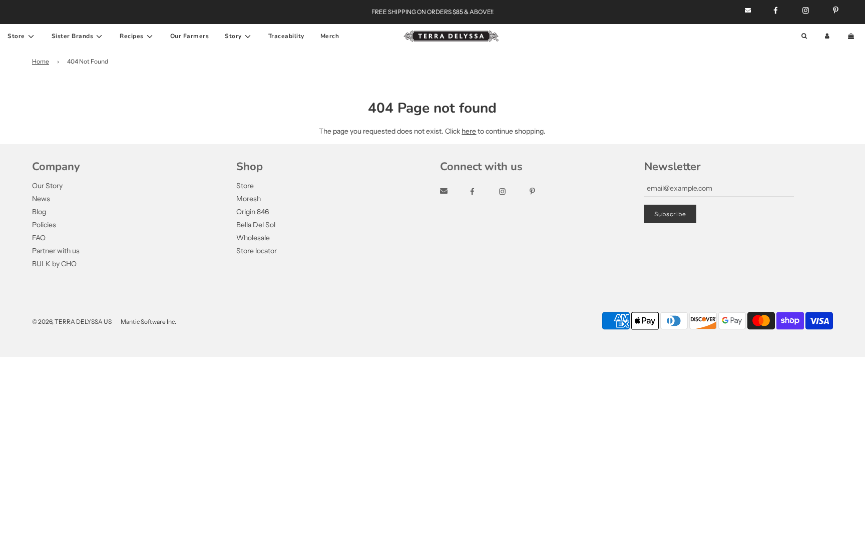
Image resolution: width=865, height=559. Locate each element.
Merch (329, 36)
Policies (44, 224)
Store (245, 185)
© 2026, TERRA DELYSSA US (72, 321)
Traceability (286, 36)
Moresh (248, 198)
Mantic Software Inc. (148, 321)
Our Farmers (189, 36)
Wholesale (253, 237)
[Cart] (852, 36)
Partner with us (56, 250)
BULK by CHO (54, 263)
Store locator (256, 250)
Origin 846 (252, 211)
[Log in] (827, 36)
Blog (39, 211)
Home (40, 61)
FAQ (39, 237)
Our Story (47, 185)
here (469, 131)
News (41, 198)
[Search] (804, 36)
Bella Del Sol (255, 224)
